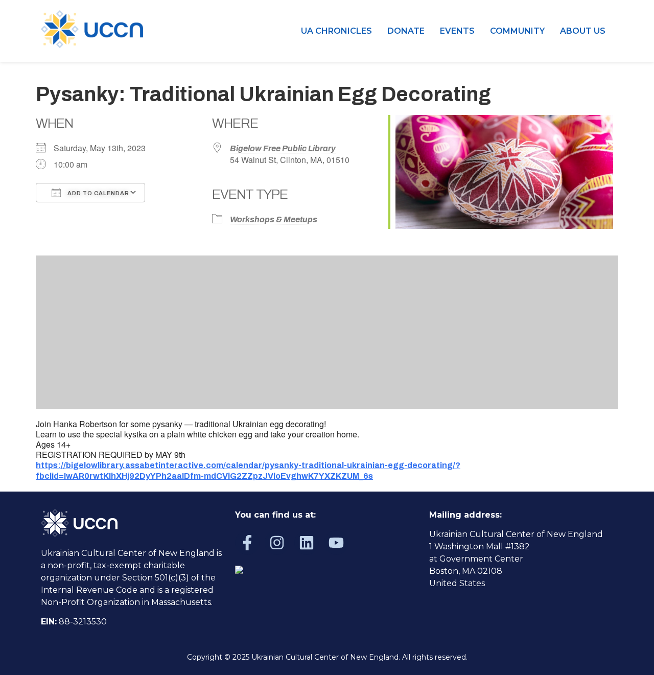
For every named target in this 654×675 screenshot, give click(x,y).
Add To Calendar (97, 193)
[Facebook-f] (247, 542)
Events (457, 31)
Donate (406, 31)
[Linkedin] (306, 542)
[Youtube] (336, 542)
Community (517, 31)
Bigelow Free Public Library (283, 148)
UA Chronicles (336, 31)
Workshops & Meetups (273, 219)
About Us (582, 31)
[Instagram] (277, 542)
